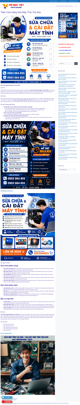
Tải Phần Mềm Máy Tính (53, 1)
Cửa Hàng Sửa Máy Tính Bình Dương (9, 399)
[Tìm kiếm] (76, 63)
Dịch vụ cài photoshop (6, 333)
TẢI (75, 6)
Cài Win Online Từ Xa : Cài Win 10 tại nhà (64, 6)
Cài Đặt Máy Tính (63, 1)
